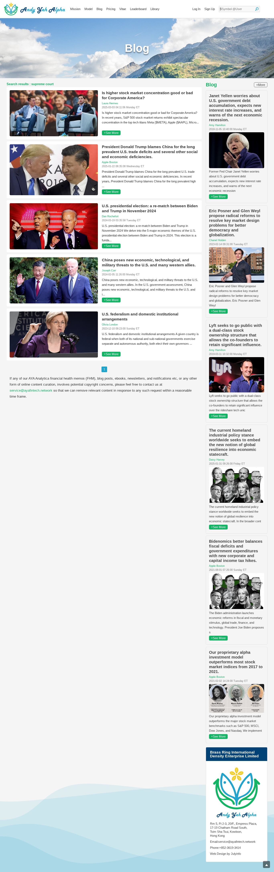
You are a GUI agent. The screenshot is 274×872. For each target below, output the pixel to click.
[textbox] (239, 9)
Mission (75, 9)
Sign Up (209, 9)
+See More (111, 132)
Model (88, 9)
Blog (99, 9)
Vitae (122, 9)
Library (154, 9)
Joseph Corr (109, 270)
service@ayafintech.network (31, 390)
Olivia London (110, 324)
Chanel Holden (217, 240)
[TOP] (266, 864)
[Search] (257, 9)
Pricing (110, 9)
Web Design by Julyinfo (225, 853)
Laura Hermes (110, 103)
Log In (196, 9)
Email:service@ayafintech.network (233, 841)
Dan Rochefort (110, 216)
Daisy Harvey (217, 459)
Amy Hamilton (217, 125)
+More (260, 85)
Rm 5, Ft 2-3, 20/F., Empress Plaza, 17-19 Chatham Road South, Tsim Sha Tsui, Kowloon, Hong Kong (233, 829)
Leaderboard (138, 9)
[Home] (34, 9)
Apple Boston (110, 162)
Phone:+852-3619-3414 (225, 847)
